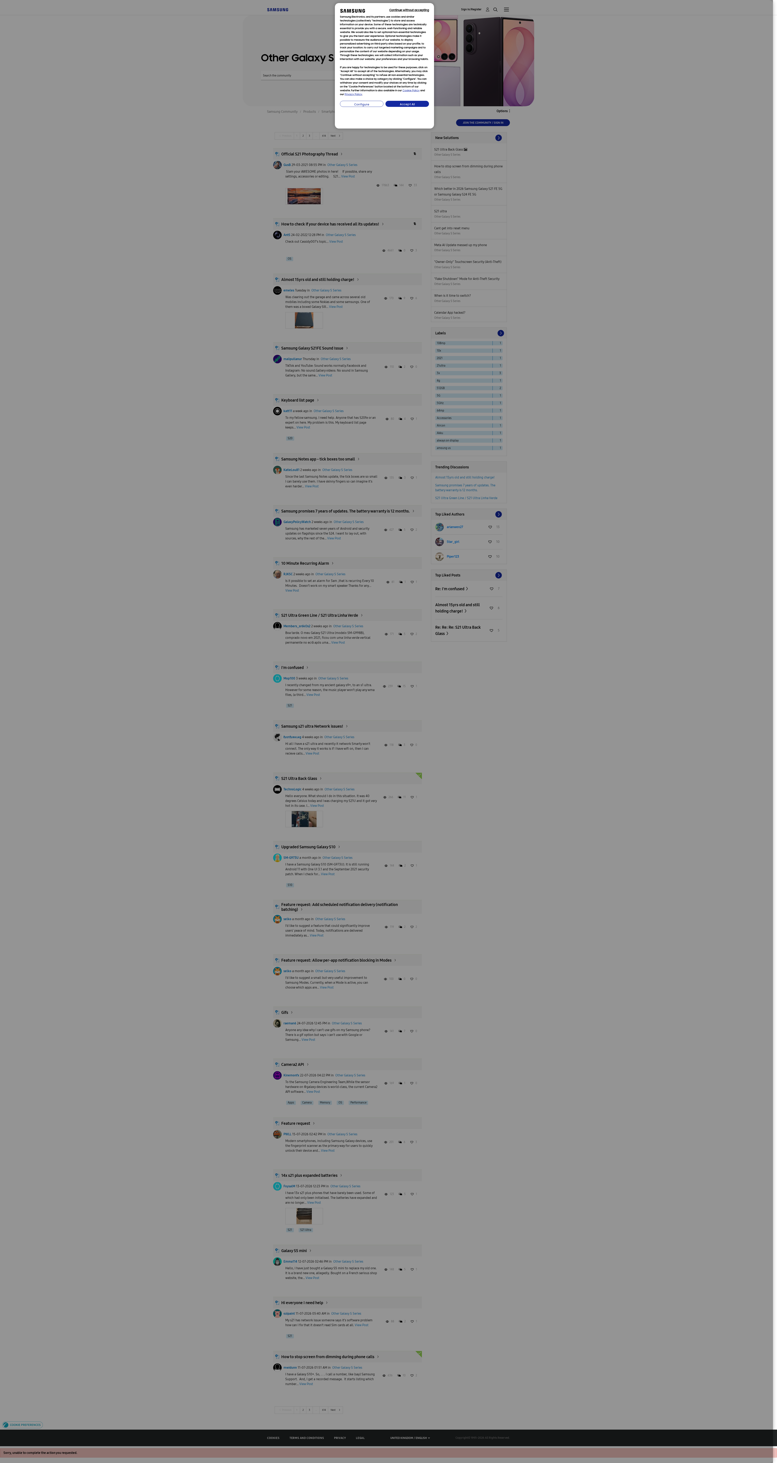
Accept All (407, 104)
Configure (361, 104)
